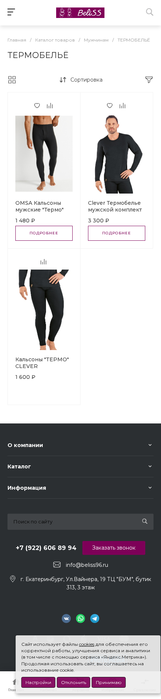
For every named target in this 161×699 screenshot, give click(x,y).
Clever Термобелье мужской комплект (115, 206)
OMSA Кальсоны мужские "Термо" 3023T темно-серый (43, 210)
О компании (25, 445)
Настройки (38, 682)
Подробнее (44, 233)
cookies (86, 644)
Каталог (19, 466)
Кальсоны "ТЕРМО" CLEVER (42, 363)
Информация (26, 487)
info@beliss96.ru (87, 565)
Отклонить (73, 682)
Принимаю (109, 682)
